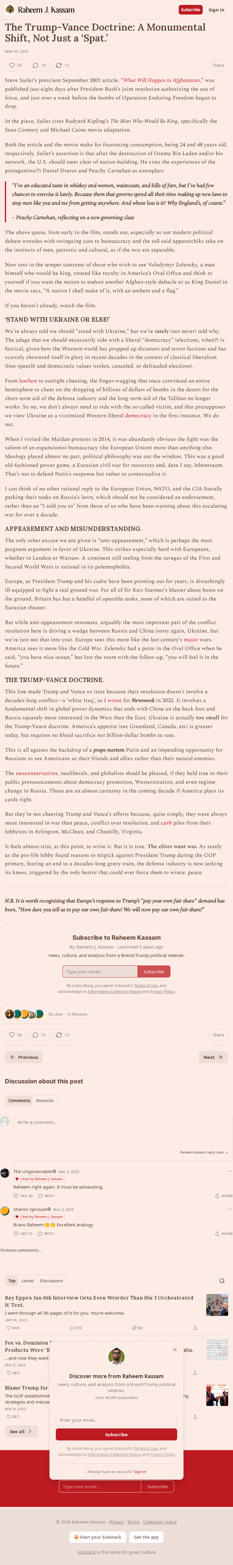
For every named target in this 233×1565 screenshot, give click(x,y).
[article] (116, 1313)
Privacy (116, 1522)
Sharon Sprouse (29, 1209)
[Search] (222, 1281)
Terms (133, 1522)
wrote (115, 700)
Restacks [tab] (45, 1100)
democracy (138, 416)
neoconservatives (37, 773)
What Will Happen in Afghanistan (161, 80)
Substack (86, 1552)
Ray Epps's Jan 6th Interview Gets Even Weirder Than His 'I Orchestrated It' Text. (99, 1301)
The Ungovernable (32, 1171)
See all (17, 1431)
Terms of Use (145, 1448)
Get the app (146, 1537)
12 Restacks (76, 1014)
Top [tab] (11, 1281)
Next (209, 1057)
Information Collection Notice (114, 1454)
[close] (175, 1350)
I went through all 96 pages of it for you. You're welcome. (65, 1313)
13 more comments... (21, 1250)
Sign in (217, 10)
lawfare (28, 381)
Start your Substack (100, 1537)
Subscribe (190, 9)
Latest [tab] (28, 1281)
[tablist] (31, 1101)
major (191, 640)
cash (166, 823)
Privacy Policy (162, 1454)
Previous (28, 1057)
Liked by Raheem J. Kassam (41, 1178)
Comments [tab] (19, 1100)
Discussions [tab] (51, 1281)
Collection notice (160, 1522)
